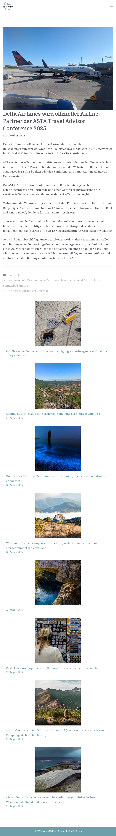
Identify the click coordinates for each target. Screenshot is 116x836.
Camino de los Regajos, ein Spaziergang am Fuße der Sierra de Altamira (53, 414)
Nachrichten (16, 275)
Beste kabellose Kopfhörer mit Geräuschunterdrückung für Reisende (52, 668)
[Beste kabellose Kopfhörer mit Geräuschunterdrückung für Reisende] (58, 660)
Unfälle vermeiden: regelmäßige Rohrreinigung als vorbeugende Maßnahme (56, 351)
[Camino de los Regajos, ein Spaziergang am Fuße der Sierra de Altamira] (58, 406)
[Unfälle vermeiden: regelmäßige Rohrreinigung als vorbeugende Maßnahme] (58, 344)
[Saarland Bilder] (7, 6)
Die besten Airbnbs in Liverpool (29, 291)
